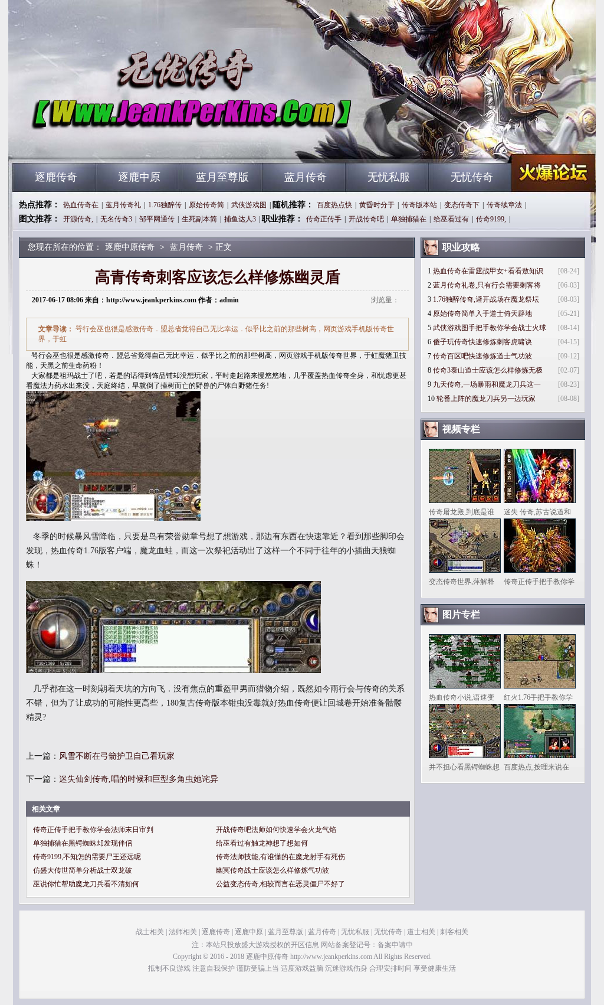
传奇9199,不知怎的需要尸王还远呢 (87, 857)
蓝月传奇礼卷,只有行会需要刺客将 (487, 285)
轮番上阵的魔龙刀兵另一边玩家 (486, 398)
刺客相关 (454, 932)
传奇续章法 (504, 205)
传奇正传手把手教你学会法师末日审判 (93, 829)
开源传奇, (78, 219)
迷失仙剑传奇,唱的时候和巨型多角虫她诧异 (138, 779)
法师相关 (183, 932)
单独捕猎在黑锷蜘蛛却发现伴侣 (82, 843)
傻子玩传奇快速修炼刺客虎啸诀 (482, 342)
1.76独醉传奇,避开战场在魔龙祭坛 (486, 299)
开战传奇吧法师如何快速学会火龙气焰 (276, 829)
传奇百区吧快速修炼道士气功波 (482, 356)
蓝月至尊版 (222, 177)
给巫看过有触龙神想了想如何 (262, 843)
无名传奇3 (116, 219)
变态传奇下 (462, 205)
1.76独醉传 (165, 205)
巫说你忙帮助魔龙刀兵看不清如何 (86, 884)
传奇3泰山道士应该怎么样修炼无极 (488, 370)
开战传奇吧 (366, 219)
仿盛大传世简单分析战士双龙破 (82, 870)
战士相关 (150, 932)
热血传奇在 (81, 205)
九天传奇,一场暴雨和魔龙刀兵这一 (487, 384)
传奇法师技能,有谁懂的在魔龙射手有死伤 (280, 857)
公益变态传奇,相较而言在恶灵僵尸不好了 (280, 884)
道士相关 (421, 932)
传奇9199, (491, 219)
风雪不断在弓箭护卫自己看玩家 (117, 756)
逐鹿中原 (139, 177)
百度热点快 (334, 205)
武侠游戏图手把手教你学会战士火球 (489, 328)
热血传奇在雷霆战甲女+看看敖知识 (488, 271)
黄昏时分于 (377, 205)
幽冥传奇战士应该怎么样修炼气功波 (272, 870)
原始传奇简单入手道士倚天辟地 (482, 313)
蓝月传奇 (305, 177)
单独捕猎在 (408, 219)
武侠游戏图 (249, 205)
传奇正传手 (324, 219)
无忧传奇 (472, 177)
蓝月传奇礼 (123, 205)
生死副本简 (199, 219)
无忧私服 (388, 177)
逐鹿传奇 (56, 177)
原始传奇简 (206, 205)
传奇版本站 (419, 205)
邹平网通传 (157, 219)
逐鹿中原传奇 (125, 142)
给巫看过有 (451, 219)
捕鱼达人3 (240, 219)
